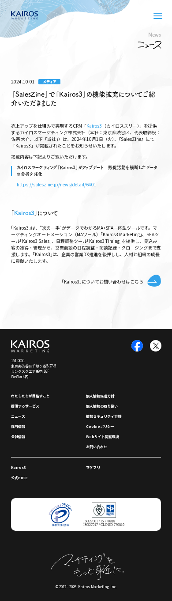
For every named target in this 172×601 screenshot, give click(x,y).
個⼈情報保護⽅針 (100, 395)
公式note (19, 477)
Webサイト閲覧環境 (102, 436)
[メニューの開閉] (158, 16)
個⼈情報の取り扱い (102, 406)
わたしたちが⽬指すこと (30, 395)
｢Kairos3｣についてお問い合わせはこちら (102, 281)
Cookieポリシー (100, 426)
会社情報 (18, 436)
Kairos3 (94, 125)
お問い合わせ (96, 446)
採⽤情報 (18, 426)
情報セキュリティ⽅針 (103, 416)
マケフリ (93, 467)
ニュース (18, 416)
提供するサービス (25, 406)
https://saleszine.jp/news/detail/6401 (57, 184)
